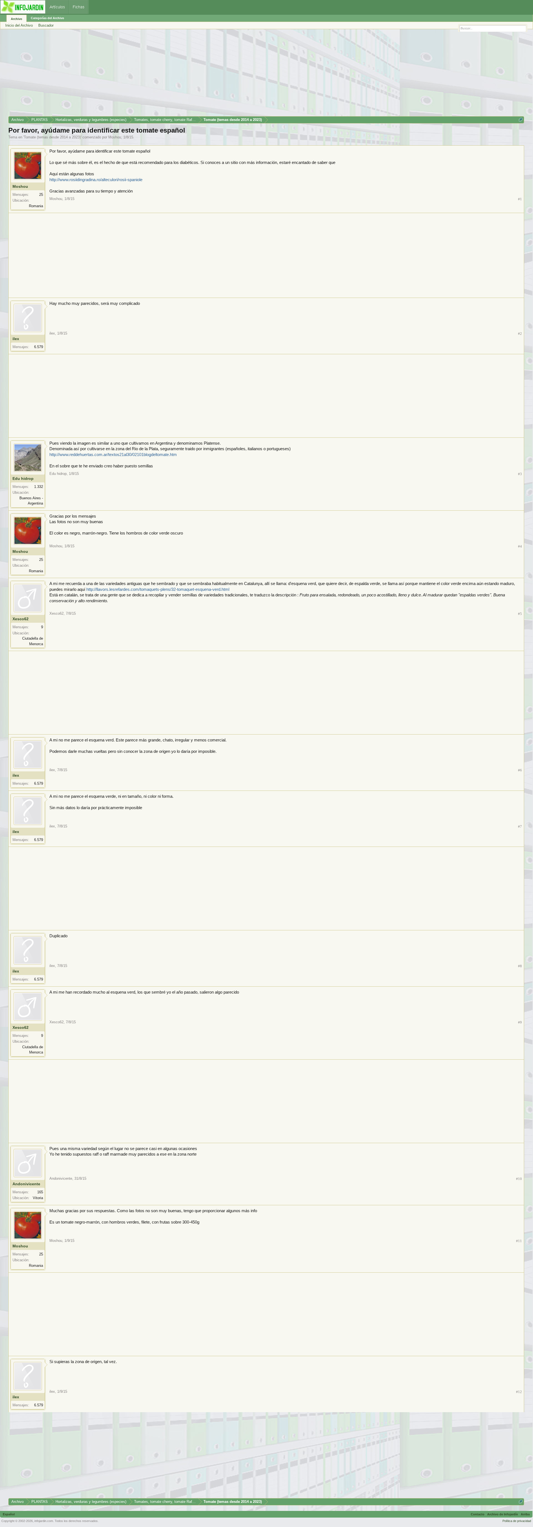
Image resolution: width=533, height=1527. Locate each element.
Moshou (114, 137)
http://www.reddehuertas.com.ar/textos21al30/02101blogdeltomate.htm (113, 454)
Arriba (525, 1514)
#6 (520, 770)
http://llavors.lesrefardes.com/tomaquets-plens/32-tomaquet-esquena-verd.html (157, 589)
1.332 (38, 487)
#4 (520, 546)
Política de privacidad (516, 1521)
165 (40, 1192)
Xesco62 (20, 619)
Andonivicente (26, 1184)
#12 (519, 1392)
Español (9, 1514)
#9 (520, 1022)
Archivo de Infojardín (502, 1514)
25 (41, 195)
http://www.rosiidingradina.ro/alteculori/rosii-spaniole (95, 180)
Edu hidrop (23, 478)
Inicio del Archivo (19, 25)
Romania (36, 206)
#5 (520, 614)
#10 (519, 1179)
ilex (15, 338)
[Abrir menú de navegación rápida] (520, 119)
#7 (520, 826)
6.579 (38, 347)
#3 (520, 474)
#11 (519, 1241)
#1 (520, 199)
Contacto (477, 1514)
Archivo (16, 19)
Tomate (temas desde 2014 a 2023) (52, 137)
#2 (520, 333)
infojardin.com (43, 1521)
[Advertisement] (174, 74)
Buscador (46, 25)
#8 (520, 966)
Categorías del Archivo (47, 18)
